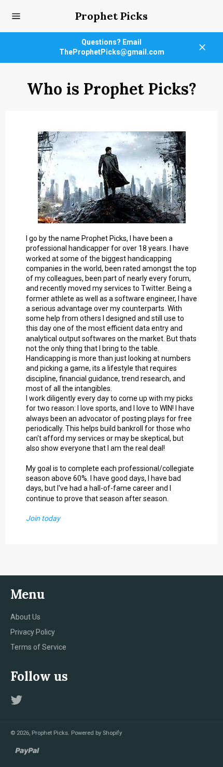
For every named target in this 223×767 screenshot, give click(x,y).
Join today (43, 518)
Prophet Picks (111, 15)
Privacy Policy (32, 632)
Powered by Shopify (96, 733)
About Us (25, 617)
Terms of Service (38, 647)
